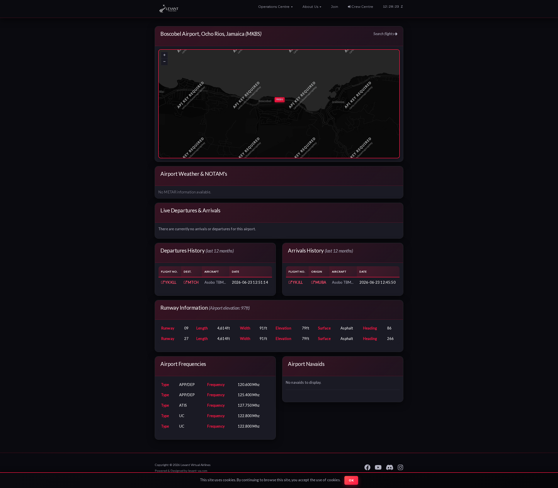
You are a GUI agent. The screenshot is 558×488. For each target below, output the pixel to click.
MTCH (193, 282)
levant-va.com (198, 471)
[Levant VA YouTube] (378, 467)
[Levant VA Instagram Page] (400, 467)
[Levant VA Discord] (389, 467)
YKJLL (297, 282)
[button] (275, 8)
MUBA (320, 282)
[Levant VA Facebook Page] (367, 467)
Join (334, 7)
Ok (351, 480)
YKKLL (170, 282)
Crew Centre (362, 7)
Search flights (383, 34)
